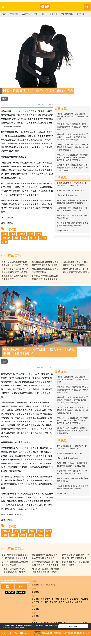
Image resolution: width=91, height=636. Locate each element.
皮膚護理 (69, 601)
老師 (39, 234)
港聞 (4, 98)
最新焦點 (35, 584)
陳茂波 (14, 535)
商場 (49, 531)
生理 (5, 242)
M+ (48, 535)
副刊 (44, 14)
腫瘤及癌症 (74, 598)
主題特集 (26, 14)
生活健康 (55, 598)
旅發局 (40, 535)
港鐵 (5, 535)
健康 (4, 14)
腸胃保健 (35, 601)
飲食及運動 (45, 598)
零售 (25, 531)
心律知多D (81, 14)
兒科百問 (44, 601)
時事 (36, 14)
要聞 (42, 584)
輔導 (16, 238)
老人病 (61, 601)
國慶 (31, 535)
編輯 (25, 238)
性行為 (33, 238)
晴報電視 (14, 14)
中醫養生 (64, 598)
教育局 (22, 234)
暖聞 (53, 584)
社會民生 (6, 531)
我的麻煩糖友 (67, 14)
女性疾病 (53, 601)
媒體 (13, 234)
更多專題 (78, 601)
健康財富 (53, 14)
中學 (31, 234)
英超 (23, 535)
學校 (5, 234)
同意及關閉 (73, 626)
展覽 (41, 531)
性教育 (43, 238)
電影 (33, 531)
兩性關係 (6, 238)
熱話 (48, 584)
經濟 (16, 531)
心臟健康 (84, 598)
